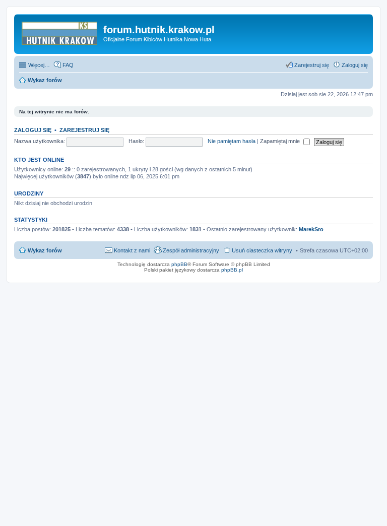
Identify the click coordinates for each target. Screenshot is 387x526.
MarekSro (311, 229)
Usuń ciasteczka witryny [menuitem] (262, 250)
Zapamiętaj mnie (280, 141)
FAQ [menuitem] (68, 65)
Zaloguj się (32, 130)
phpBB (179, 264)
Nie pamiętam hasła (231, 141)
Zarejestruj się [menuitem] (311, 65)
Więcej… (39, 65)
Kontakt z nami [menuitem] (132, 250)
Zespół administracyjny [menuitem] (191, 250)
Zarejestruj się (84, 130)
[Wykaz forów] (60, 33)
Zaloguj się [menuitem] (355, 65)
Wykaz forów (45, 250)
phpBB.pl (232, 270)
